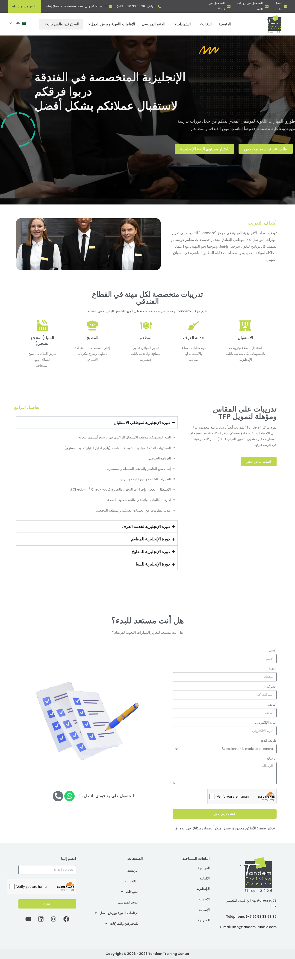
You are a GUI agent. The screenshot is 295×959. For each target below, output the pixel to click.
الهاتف (272, 704)
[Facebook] (66, 919)
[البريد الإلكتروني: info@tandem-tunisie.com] (110, 6)
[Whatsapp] (69, 796)
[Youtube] (28, 919)
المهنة (273, 668)
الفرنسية (204, 868)
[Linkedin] (41, 919)
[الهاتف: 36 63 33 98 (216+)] (159, 6)
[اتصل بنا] (285, 6)
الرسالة (271, 758)
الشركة (272, 686)
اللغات (207, 24)
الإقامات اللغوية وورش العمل (113, 24)
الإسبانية (204, 899)
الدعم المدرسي (153, 24)
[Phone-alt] (58, 796)
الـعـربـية (204, 920)
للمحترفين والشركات (63, 24)
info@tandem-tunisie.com (254, 927)
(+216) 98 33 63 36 (261, 916)
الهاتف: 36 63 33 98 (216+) (136, 6)
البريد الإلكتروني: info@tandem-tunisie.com (76, 6)
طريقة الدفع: (268, 740)
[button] (204, 24)
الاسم (273, 650)
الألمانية (205, 878)
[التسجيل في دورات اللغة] (266, 6)
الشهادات (184, 24)
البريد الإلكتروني (266, 722)
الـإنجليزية (203, 888)
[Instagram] (53, 919)
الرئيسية (224, 24)
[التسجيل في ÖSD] (228, 6)
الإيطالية (204, 909)
